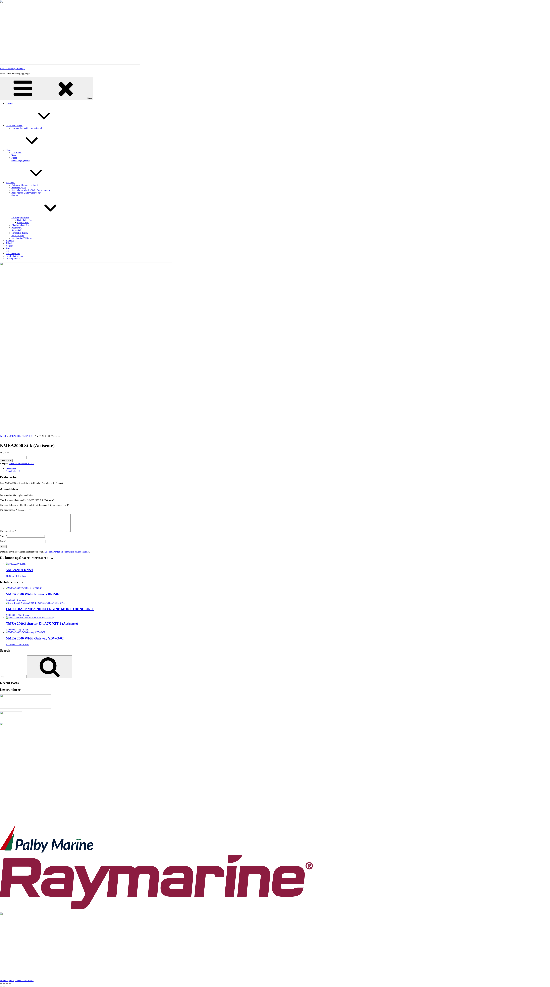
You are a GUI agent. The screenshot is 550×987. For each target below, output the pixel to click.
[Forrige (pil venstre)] (1, 986)
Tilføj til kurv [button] (20, 576)
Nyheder (10, 240)
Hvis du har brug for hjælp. (12, 68)
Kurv (13, 155)
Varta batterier (17, 235)
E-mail (4, 541)
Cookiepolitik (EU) (14, 258)
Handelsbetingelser (14, 256)
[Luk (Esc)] (10, 983)
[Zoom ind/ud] (1, 983)
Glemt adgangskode (20, 160)
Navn (3, 536)
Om (7, 251)
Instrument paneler (14, 125)
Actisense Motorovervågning (24, 185)
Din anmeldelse (8, 531)
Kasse (14, 158)
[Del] (7, 983)
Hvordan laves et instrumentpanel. (26, 128)
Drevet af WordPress (24, 980)
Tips (8, 248)
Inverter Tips (23, 222)
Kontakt (9, 246)
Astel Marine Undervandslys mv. (26, 193)
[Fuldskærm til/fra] (4, 983)
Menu (89, 98)
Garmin (14, 195)
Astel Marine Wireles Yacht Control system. (31, 190)
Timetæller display (19, 233)
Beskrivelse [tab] (11, 468)
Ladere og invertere (20, 217)
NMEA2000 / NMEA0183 (20, 436)
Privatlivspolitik (13, 253)
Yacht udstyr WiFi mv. (21, 238)
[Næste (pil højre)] (4, 986)
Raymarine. (16, 227)
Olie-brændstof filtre (20, 225)
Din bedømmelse (8, 510)
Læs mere (21, 600)
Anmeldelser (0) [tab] (13, 471)
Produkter (10, 182)
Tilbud (9, 243)
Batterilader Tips (24, 220)
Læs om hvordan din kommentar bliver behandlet (67, 552)
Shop (8, 150)
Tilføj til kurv (6, 461)
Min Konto (16, 152)
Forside (9, 103)
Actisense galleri (18, 187)
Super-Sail (16, 230)
